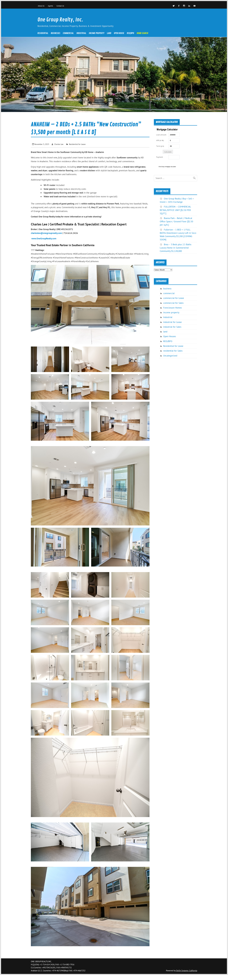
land (109, 33)
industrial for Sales (172, 326)
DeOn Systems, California (186, 970)
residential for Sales (172, 350)
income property (96, 33)
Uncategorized (170, 355)
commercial (169, 293)
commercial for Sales (173, 302)
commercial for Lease (173, 298)
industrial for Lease (172, 322)
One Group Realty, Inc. (60, 20)
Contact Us (60, 6)
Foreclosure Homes (172, 307)
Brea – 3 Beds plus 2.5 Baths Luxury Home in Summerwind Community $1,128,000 (175, 247)
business (167, 288)
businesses (55, 33)
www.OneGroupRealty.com (43, 238)
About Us (41, 6)
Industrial (81, 33)
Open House (119, 33)
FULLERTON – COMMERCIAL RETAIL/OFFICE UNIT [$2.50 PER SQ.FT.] (175, 210)
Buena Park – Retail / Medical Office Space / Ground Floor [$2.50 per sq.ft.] (176, 221)
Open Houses (169, 336)
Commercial (68, 33)
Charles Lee (58, 144)
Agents (50, 6)
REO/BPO (130, 33)
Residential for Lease (77, 144)
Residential (42, 33)
